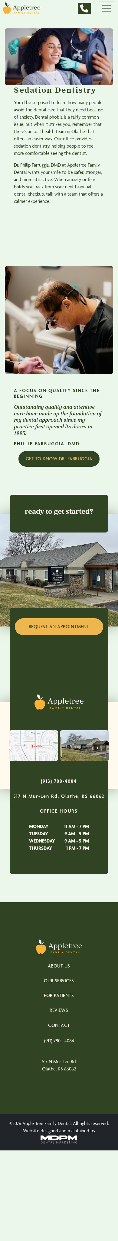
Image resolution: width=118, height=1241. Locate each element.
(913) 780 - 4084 (59, 1041)
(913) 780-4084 (59, 781)
